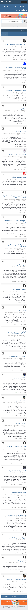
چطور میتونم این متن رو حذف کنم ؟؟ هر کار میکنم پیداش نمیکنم (14, 197)
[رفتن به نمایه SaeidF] (24, 511)
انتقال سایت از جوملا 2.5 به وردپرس (16, 90)
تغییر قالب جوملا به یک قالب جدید (16, 538)
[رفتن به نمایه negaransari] (24, 105)
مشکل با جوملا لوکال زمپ (19, 132)
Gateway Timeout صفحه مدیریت (16, 356)
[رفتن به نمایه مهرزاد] (24, 467)
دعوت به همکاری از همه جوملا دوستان (15, 44)
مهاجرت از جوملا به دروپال (19, 289)
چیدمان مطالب (4, 35)
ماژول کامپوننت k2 (21, 311)
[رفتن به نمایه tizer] (24, 353)
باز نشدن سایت (22, 109)
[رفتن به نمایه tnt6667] (24, 173)
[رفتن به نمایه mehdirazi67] (24, 192)
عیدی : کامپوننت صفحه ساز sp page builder (16, 68)
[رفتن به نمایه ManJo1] (24, 397)
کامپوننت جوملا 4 (6, 70)
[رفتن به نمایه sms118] (24, 41)
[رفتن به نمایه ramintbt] (24, 128)
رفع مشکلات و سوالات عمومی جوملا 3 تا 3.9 (15, 111)
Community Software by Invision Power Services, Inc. (14, 608)
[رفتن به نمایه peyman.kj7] (24, 328)
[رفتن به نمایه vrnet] (24, 241)
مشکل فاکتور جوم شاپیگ (19, 177)
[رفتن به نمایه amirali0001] (24, 63)
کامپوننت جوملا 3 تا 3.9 (7, 179)
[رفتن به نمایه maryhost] (24, 217)
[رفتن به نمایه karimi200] (24, 443)
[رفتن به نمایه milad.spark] (24, 576)
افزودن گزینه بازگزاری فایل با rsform (16, 579)
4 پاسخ (16, 324)
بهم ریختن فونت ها (21, 424)
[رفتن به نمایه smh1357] (24, 534)
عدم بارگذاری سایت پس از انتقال (17, 515)
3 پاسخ (15, 553)
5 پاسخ (15, 188)
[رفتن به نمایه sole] (24, 557)
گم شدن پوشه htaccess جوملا (17, 471)
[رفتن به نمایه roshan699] (24, 488)
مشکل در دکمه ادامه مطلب (19, 492)
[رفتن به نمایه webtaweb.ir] (24, 374)
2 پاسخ (15, 146)
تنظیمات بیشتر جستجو (17, 26)
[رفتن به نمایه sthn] (24, 307)
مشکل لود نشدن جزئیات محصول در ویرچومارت (16, 447)
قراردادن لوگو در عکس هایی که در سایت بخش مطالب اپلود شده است (15, 333)
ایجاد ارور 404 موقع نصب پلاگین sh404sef (17, 246)
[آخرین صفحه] (3, 33)
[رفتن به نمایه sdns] (24, 151)
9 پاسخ (12, 484)
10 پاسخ (13, 507)
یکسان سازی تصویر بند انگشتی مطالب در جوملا (15, 221)
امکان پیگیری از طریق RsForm (17, 154)
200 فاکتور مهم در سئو (20, 378)
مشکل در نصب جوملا (20, 401)
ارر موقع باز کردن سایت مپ (18, 265)
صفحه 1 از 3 (14, 33)
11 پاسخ (14, 416)
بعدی (6, 33)
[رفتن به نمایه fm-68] (24, 87)
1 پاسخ (14, 59)
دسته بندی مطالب (21, 561)
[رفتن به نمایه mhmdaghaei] (24, 420)
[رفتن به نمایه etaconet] (24, 285)
